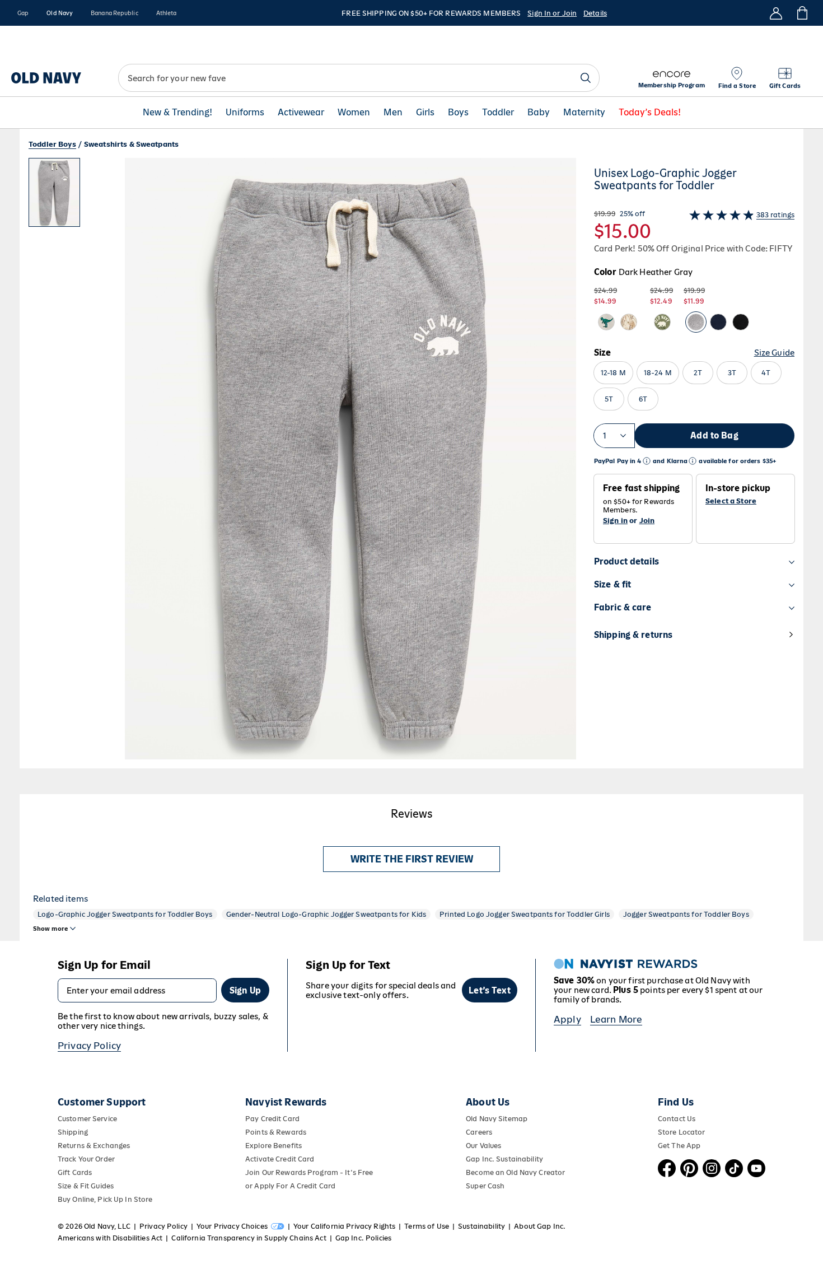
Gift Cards (75, 1172)
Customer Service (87, 1118)
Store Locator (681, 1132)
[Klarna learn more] (692, 461)
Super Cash (485, 1186)
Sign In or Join (552, 13)
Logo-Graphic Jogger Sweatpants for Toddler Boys (125, 914)
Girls (425, 112)
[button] (302, 463)
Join (647, 520)
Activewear (301, 112)
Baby (538, 112)
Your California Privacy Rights (344, 1226)
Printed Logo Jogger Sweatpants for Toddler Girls (524, 914)
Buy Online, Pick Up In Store (105, 1199)
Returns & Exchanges (94, 1145)
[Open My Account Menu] (776, 13)
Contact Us (676, 1118)
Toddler (498, 112)
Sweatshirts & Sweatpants (131, 144)
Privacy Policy (89, 1045)
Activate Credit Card (279, 1159)
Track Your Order (86, 1159)
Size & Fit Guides (86, 1186)
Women (354, 112)
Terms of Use (426, 1226)
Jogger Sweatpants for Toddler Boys (686, 914)
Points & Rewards (275, 1132)
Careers (479, 1132)
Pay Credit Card (272, 1118)
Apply (567, 1019)
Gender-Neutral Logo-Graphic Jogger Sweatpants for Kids (326, 914)
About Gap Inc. (539, 1226)
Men (393, 112)
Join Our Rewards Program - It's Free (309, 1172)
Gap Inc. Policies (363, 1238)
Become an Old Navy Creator (515, 1172)
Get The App (679, 1145)
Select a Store (730, 501)
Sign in (615, 520)
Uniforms (245, 112)
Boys (458, 112)
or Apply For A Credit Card (290, 1186)
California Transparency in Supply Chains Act (248, 1238)
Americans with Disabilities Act (110, 1238)
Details (595, 13)
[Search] (585, 77)
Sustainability (481, 1226)
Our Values (483, 1145)
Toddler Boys (52, 144)
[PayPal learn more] (646, 461)
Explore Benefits (273, 1145)
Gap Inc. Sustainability (504, 1159)
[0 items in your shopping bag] (801, 13)
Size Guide (774, 352)
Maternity (584, 112)
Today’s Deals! (650, 112)
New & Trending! (177, 112)
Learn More (616, 1019)
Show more (50, 928)
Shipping (73, 1132)
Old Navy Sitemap (496, 1118)
